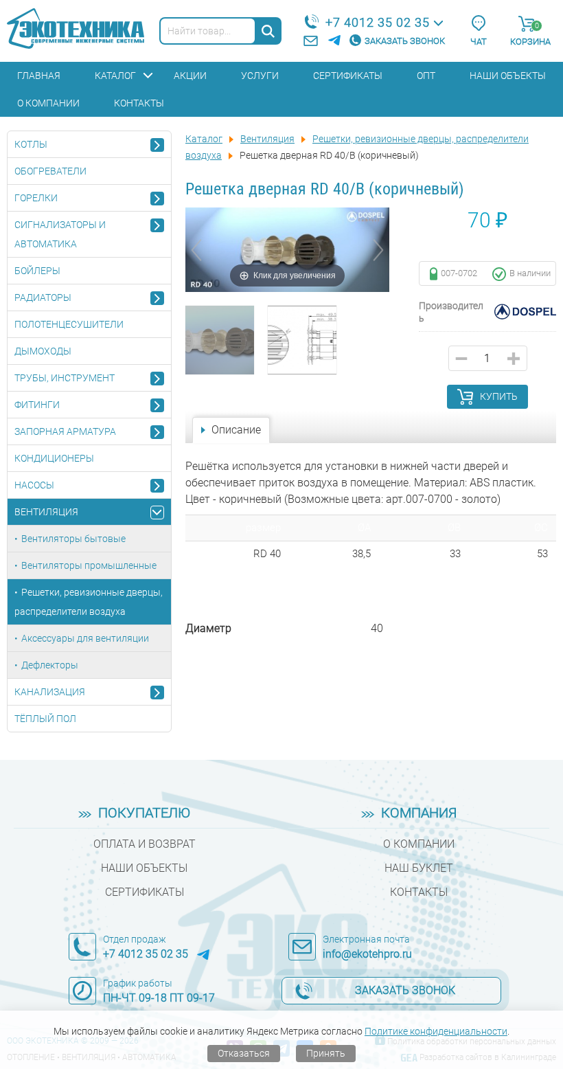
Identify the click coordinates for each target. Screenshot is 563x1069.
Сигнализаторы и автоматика (60, 234)
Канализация (49, 691)
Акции (190, 75)
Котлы (30, 144)
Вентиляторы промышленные (89, 565)
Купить (499, 396)
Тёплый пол (45, 718)
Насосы (34, 485)
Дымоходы (42, 351)
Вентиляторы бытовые (73, 538)
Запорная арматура (65, 431)
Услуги (260, 75)
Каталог (115, 75)
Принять (325, 1053)
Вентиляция (46, 511)
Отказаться (244, 1053)
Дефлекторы (49, 665)
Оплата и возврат (144, 844)
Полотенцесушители (69, 324)
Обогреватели (50, 171)
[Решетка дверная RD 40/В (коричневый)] (219, 340)
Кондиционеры (54, 458)
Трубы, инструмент (64, 377)
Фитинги (37, 404)
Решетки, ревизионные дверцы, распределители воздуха (88, 602)
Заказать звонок (405, 41)
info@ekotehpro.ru (367, 953)
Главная (38, 75)
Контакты (139, 103)
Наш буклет (418, 868)
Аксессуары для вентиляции (85, 638)
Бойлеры (37, 270)
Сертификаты (347, 75)
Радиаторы (42, 297)
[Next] (378, 250)
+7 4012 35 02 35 (377, 22)
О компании (48, 103)
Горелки (36, 197)
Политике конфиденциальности (436, 1031)
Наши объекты (508, 75)
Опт (426, 75)
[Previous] (196, 250)
